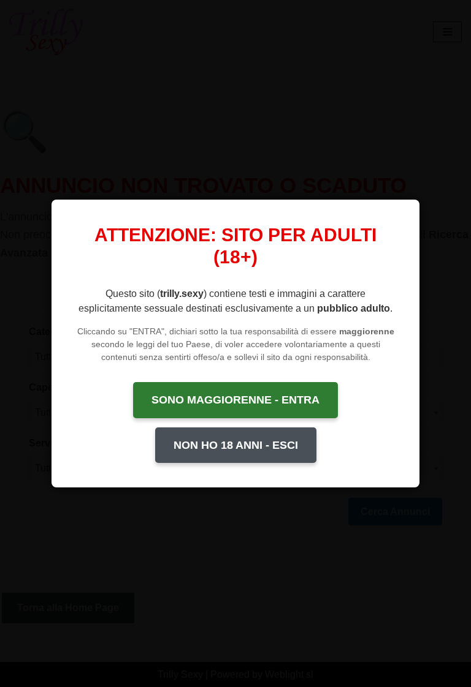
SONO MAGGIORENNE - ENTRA (235, 400)
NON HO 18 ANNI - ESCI (236, 445)
